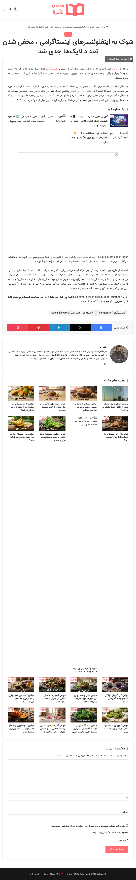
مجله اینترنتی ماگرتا (52, 874)
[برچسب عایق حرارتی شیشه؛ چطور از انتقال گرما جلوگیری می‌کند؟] (115, 393)
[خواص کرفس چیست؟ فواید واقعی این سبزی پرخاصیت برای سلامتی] (52, 423)
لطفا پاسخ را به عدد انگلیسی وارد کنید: (110, 833)
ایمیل (125, 812)
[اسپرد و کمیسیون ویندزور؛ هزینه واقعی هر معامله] (83, 540)
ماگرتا (115, 69)
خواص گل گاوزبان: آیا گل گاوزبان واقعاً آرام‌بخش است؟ (116, 699)
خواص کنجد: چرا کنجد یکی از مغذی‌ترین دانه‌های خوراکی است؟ (21, 699)
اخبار (98, 27)
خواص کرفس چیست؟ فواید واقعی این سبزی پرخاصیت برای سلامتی (53, 437)
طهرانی (103, 347)
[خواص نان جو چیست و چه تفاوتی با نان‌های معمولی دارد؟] (115, 423)
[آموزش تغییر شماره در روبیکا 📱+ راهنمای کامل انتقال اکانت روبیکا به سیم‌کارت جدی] (119, 120)
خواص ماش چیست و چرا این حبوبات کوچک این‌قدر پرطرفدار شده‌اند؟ (85, 699)
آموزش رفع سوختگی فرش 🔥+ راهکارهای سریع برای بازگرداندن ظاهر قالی (88, 137)
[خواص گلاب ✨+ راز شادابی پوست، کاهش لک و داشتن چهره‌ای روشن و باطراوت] (52, 715)
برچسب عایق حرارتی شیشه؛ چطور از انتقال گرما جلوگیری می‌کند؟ (115, 407)
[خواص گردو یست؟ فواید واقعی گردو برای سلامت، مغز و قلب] (52, 684)
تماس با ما (34, 874)
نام (127, 798)
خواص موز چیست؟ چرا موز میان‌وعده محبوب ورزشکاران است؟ (21, 437)
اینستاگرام (51, 69)
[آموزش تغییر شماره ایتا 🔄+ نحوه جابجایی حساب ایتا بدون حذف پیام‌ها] (56, 120)
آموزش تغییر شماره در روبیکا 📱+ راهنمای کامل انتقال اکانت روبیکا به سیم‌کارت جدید (88, 121)
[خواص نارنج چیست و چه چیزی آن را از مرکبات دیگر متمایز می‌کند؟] (21, 393)
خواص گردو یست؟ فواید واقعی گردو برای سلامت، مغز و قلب (54, 699)
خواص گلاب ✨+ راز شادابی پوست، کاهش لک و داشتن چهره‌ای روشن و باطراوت (52, 729)
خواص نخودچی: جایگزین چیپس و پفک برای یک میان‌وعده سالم (85, 407)
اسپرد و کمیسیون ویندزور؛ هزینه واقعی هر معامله (85, 670)
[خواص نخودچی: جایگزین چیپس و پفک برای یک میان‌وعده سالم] (83, 393)
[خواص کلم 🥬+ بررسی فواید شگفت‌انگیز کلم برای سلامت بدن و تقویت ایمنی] (83, 715)
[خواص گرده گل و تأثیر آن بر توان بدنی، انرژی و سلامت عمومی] (52, 393)
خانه (104, 27)
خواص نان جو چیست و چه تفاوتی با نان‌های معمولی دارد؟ (116, 437)
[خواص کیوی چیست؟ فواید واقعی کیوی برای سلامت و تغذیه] (115, 715)
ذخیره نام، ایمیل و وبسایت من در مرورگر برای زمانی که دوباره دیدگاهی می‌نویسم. (88, 826)
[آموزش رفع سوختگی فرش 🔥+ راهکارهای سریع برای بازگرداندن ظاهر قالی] (119, 137)
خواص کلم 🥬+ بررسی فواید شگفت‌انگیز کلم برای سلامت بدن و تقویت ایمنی (84, 729)
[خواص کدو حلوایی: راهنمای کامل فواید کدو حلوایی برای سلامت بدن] (21, 715)
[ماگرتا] (68, 9)
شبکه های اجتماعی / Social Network (71, 313)
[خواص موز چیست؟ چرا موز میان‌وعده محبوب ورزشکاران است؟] (21, 423)
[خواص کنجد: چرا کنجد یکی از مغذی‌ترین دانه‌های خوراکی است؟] (21, 684)
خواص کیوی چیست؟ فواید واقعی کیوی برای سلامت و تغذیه (116, 729)
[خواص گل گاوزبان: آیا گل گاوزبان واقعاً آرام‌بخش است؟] (115, 684)
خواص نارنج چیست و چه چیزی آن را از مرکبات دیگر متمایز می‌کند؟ (22, 407)
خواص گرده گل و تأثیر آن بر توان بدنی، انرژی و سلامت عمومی (53, 407)
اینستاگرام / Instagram (111, 313)
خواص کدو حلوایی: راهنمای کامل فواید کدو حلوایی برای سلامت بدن (21, 729)
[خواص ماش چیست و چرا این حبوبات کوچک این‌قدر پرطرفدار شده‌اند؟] (83, 684)
